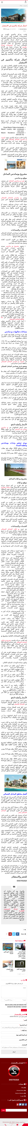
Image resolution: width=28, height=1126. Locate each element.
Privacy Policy (20, 1090)
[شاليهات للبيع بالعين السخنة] (8, 946)
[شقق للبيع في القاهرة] (8, 964)
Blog (23, 1087)
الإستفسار (24, 1045)
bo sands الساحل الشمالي (12, 318)
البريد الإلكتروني (23, 1039)
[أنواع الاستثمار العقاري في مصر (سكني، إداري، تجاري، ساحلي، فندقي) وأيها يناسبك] (20, 946)
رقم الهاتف (24, 1030)
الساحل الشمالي (19, 704)
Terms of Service (19, 1093)
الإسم (25, 1020)
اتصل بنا (22, 1096)
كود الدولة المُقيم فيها (21, 1035)
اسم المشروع (23, 1025)
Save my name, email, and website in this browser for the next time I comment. (16, 1006)
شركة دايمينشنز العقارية (14, 910)
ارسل (14, 1052)
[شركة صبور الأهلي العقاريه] (20, 964)
